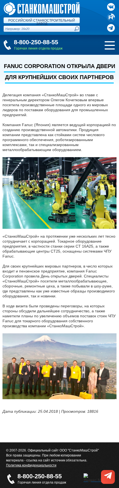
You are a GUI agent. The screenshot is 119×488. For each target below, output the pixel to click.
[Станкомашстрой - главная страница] (41, 4)
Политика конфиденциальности (31, 465)
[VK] (111, 7)
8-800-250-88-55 (36, 42)
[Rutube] (111, 17)
